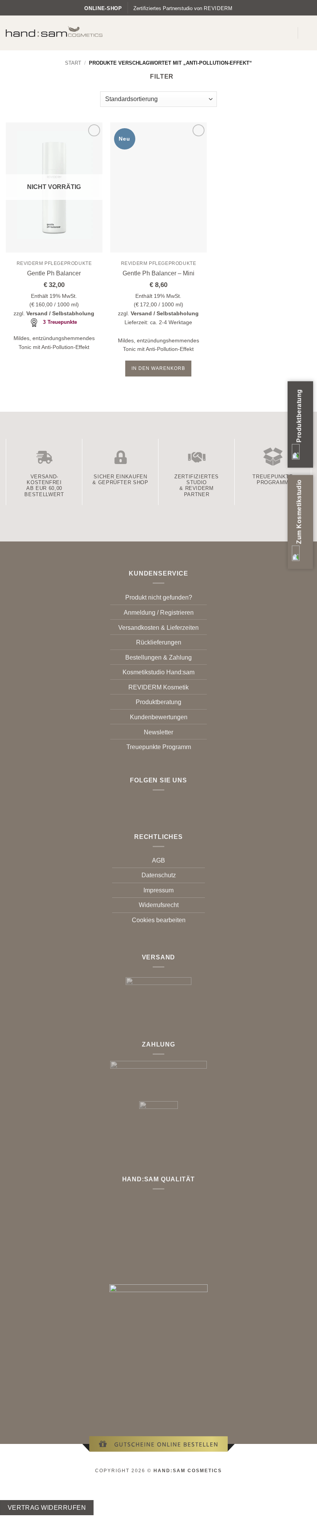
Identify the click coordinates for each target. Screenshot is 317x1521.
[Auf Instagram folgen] (163, 801)
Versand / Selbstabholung (60, 313)
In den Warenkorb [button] (158, 368)
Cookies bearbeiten (159, 920)
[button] (287, 32)
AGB (158, 860)
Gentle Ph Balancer (54, 273)
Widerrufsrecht (159, 905)
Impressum (158, 890)
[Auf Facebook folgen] (154, 801)
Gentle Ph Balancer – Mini (158, 273)
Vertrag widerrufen (47, 1507)
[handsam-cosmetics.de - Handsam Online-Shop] (54, 31)
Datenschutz (158, 875)
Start (73, 63)
